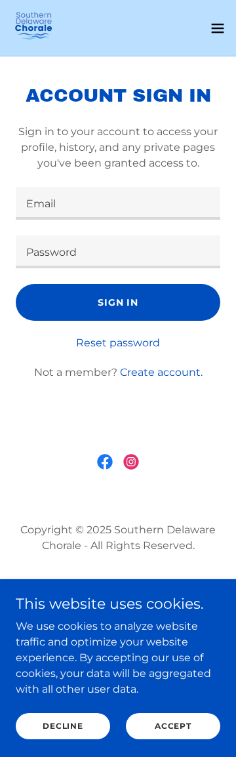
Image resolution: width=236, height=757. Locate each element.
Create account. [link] (161, 372)
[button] (218, 28)
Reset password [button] (118, 343)
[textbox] (118, 203)
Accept (173, 726)
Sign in (118, 302)
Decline (63, 726)
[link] (33, 28)
